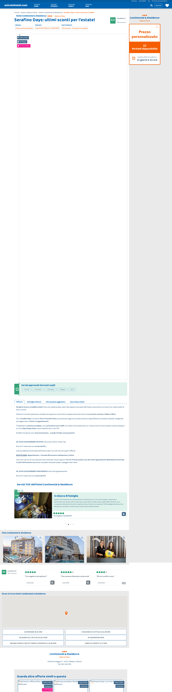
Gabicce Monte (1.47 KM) (96, 643)
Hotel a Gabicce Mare (28, 12)
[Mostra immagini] (39, 549)
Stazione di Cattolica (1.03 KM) (96, 632)
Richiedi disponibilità (144, 49)
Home (16, 12)
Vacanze (71, 5)
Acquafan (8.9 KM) (96, 637)
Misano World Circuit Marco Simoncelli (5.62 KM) (33, 643)
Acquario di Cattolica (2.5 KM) (33, 637)
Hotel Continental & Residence (50, 12)
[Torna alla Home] (15, 5)
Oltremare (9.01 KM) (33, 632)
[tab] (19, 402)
